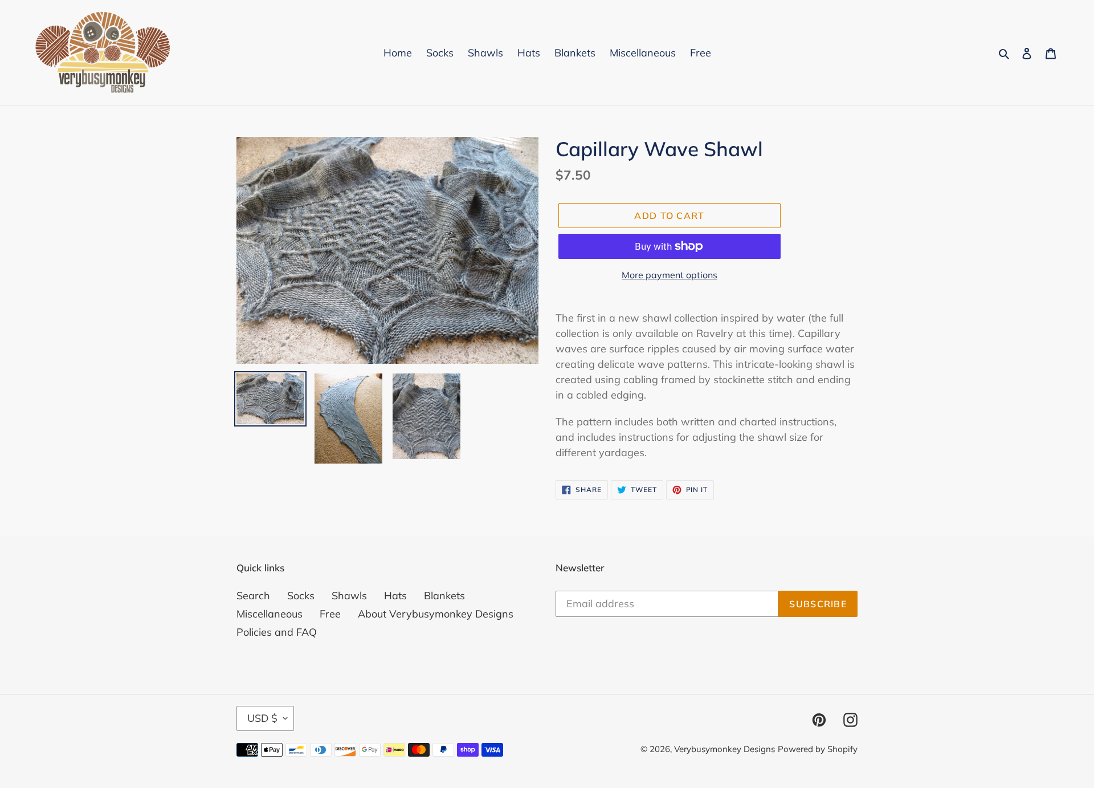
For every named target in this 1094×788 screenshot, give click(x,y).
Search (253, 595)
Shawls (349, 595)
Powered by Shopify (818, 749)
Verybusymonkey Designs (724, 749)
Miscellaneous (269, 613)
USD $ (262, 718)
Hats (395, 595)
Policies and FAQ (276, 632)
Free (330, 613)
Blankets (444, 595)
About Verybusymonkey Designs (435, 613)
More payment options (669, 275)
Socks (301, 595)
